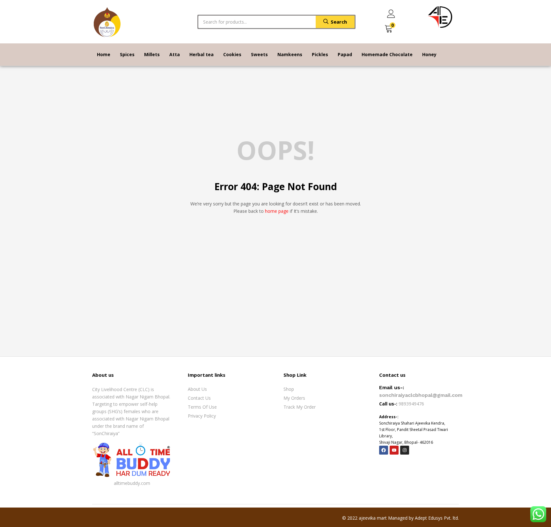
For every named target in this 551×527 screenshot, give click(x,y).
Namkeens (289, 54)
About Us (197, 389)
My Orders (294, 398)
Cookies (232, 54)
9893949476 (412, 404)
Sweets (259, 54)
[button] (389, 28)
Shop (288, 389)
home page (277, 211)
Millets (152, 54)
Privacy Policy (202, 416)
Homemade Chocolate (387, 54)
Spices (127, 54)
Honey (429, 54)
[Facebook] (383, 450)
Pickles (320, 54)
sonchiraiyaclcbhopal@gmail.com (420, 395)
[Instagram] (404, 450)
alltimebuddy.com (132, 483)
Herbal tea (201, 54)
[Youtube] (394, 450)
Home (103, 54)
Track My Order (299, 407)
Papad (345, 54)
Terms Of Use (202, 407)
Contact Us (199, 398)
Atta (174, 54)
